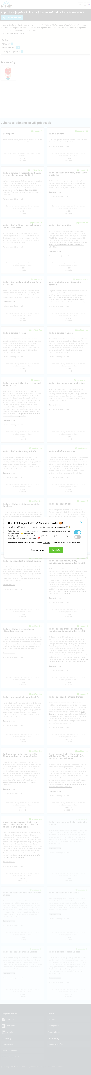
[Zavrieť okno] (81, 522)
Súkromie (46, 543)
